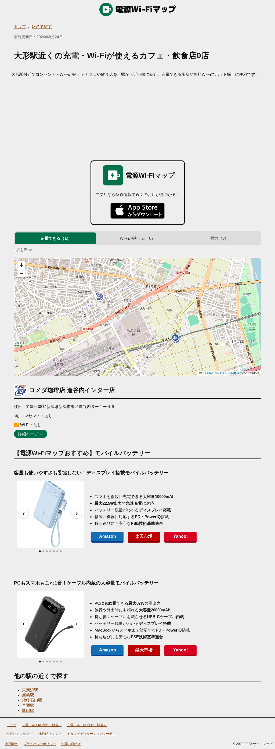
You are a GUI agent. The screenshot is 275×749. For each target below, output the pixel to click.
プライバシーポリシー (40, 744)
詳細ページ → (30, 434)
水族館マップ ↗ (50, 734)
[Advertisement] (137, 117)
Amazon (107, 536)
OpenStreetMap (229, 373)
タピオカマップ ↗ (20, 734)
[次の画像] (77, 513)
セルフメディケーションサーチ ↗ (92, 734)
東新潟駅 (30, 690)
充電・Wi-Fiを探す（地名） (41, 725)
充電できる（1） (55, 238)
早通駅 (28, 705)
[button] (99, 296)
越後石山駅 (32, 700)
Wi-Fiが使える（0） (137, 238)
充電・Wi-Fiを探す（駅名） (87, 725)
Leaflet (207, 373)
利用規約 (11, 744)
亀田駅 (28, 710)
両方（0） (219, 238)
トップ (20, 26)
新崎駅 (28, 695)
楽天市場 (144, 536)
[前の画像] (23, 513)
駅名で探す (42, 26)
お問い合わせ (71, 744)
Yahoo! (180, 536)
